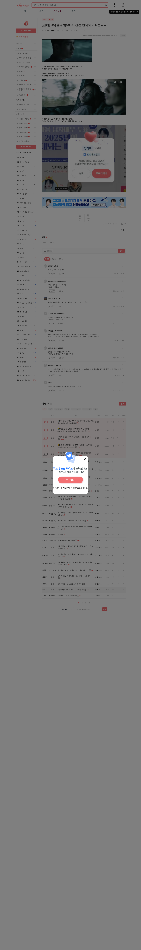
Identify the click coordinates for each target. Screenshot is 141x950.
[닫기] (85, 459)
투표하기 (70, 479)
